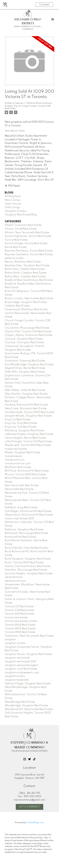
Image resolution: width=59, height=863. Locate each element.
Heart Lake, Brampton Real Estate (26, 408)
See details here (15, 131)
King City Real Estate (17, 419)
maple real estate (16, 449)
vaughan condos (15, 643)
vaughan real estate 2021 (20, 661)
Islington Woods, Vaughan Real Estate (28, 416)
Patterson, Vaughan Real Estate (24, 529)
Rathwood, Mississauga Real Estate (26, 533)
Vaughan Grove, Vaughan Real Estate (28, 654)
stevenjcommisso (15, 581)
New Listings (12, 200)
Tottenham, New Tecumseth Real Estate (29, 636)
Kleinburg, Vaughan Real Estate (24, 430)
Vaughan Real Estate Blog (21, 214)
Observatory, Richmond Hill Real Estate (29, 515)
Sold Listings (12, 207)
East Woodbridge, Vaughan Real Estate (29, 364)
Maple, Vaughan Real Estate (22, 452)
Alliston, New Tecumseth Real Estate (27, 232)
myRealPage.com (35, 823)
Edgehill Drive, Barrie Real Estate (25, 368)
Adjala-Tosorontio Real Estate (23, 225)
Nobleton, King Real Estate (21, 507)
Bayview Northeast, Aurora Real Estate (29, 250)
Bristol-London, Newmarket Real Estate (29, 298)
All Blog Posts (13, 196)
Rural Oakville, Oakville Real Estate (26, 548)
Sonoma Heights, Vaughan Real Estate (29, 573)
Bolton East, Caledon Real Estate (25, 269)
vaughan (10, 639)
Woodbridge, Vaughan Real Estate (26, 705)
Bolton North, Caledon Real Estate (25, 273)
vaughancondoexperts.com (22, 672)
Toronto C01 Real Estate (19, 606)
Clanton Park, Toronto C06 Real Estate (28, 331)
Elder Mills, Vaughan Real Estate (25, 372)
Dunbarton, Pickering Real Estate (25, 360)
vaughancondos (15, 676)
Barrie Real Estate (15, 247)
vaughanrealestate (17, 680)
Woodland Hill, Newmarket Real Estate (29, 709)
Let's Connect (29, 807)
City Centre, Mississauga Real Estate (27, 328)
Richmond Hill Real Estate (20, 537)
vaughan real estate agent (21, 665)
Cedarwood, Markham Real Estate (26, 309)
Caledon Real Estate (17, 305)
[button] (24, 759)
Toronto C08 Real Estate (19, 610)
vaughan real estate (17, 658)
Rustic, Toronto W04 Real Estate (24, 562)
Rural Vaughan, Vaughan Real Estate (28, 559)
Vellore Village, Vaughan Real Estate (28, 683)
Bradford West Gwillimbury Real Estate (29, 280)
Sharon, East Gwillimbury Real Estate (28, 566)
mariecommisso (14, 460)
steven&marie (13, 577)
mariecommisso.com (18, 463)
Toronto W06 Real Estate (20, 632)
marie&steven (13, 456)
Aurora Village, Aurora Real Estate (26, 243)
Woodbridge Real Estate (20, 702)
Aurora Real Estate (16, 240)
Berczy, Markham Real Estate (23, 261)
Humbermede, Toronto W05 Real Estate (29, 412)
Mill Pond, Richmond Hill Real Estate (27, 471)
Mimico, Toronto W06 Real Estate (25, 474)
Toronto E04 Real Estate (19, 614)
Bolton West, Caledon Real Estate (25, 276)
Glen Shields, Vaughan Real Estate (26, 394)
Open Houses (13, 203)
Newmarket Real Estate (19, 489)
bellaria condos (14, 258)
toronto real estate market (21, 621)
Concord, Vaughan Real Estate (24, 339)
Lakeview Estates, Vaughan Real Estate (29, 434)
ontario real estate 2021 (19, 518)
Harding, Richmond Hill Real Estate (26, 404)
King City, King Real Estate (21, 423)
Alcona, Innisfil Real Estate (21, 229)
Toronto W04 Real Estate (20, 625)
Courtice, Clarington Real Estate (24, 342)
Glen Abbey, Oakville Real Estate (25, 390)
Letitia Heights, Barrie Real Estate (25, 438)
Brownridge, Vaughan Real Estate (26, 302)
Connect (44, 4)
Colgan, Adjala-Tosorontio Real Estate (28, 335)
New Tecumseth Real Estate (22, 485)
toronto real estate (16, 617)
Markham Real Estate (18, 467)
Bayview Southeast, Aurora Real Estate (29, 254)
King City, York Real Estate (21, 427)
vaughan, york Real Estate (21, 669)
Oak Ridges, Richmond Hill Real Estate (28, 511)
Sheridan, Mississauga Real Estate (26, 570)
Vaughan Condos (15, 211)
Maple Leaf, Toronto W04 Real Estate (28, 445)
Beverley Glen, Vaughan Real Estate (27, 265)
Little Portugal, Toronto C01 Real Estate (28, 441)
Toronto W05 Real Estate (20, 628)
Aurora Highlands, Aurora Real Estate (28, 236)
